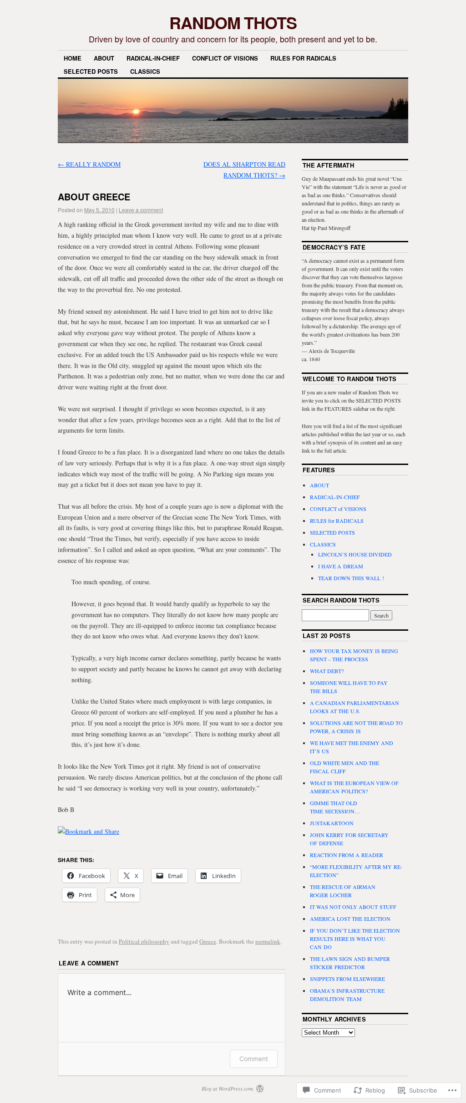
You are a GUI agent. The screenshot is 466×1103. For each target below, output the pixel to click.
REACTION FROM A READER (346, 854)
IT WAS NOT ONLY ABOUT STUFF (353, 906)
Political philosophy (144, 941)
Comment (253, 1058)
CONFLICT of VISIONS (225, 58)
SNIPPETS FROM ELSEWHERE (347, 978)
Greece (207, 941)
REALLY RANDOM (89, 164)
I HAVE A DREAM (340, 566)
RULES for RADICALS (303, 58)
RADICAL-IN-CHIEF (153, 58)
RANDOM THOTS (233, 22)
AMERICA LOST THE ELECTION (350, 918)
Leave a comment (141, 210)
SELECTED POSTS (91, 71)
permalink (267, 941)
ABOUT (104, 58)
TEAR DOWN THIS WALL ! (351, 578)
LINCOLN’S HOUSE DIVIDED (355, 554)
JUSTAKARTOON (332, 823)
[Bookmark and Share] (88, 831)
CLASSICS (145, 71)
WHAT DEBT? (327, 670)
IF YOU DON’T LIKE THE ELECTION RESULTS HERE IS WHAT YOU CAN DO (355, 938)
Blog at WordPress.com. (228, 1088)
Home (72, 58)
